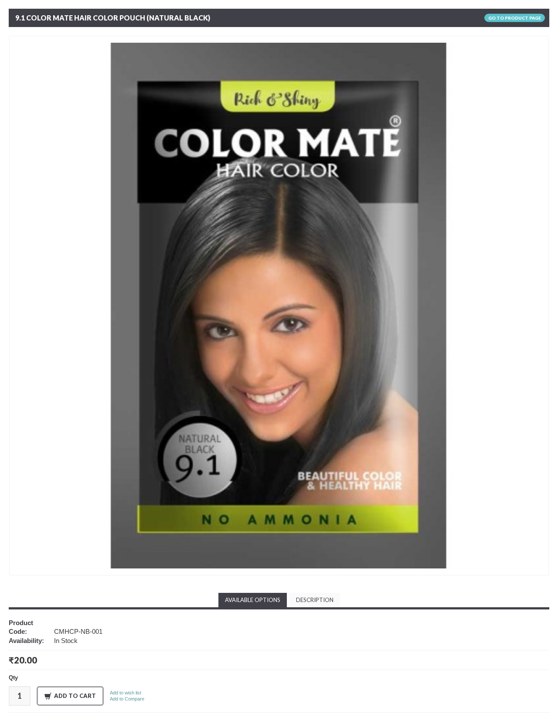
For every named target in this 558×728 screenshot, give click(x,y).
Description (314, 599)
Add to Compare (127, 698)
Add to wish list (125, 692)
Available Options (252, 599)
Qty (13, 677)
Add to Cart (75, 695)
